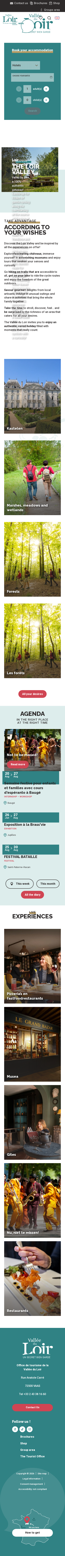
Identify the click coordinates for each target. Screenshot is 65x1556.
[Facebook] (15, 1429)
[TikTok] (22, 1429)
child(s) (37, 100)
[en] (57, 18)
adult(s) (37, 89)
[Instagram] (30, 1429)
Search (32, 110)
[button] (57, 18)
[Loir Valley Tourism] (38, 23)
